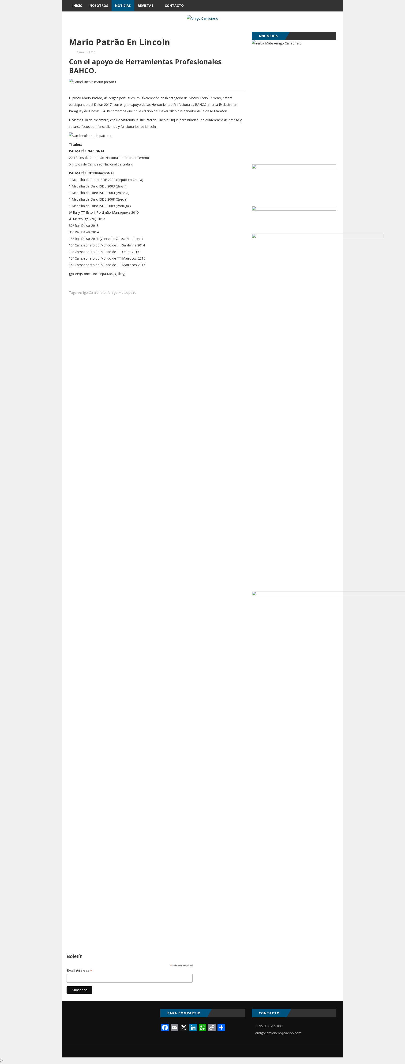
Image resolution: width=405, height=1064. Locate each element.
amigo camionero (92, 292)
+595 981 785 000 (269, 1026)
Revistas (145, 5)
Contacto (174, 5)
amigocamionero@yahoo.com (278, 1033)
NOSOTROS (99, 5)
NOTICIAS (123, 5)
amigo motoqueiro (122, 292)
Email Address (79, 971)
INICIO (77, 5)
